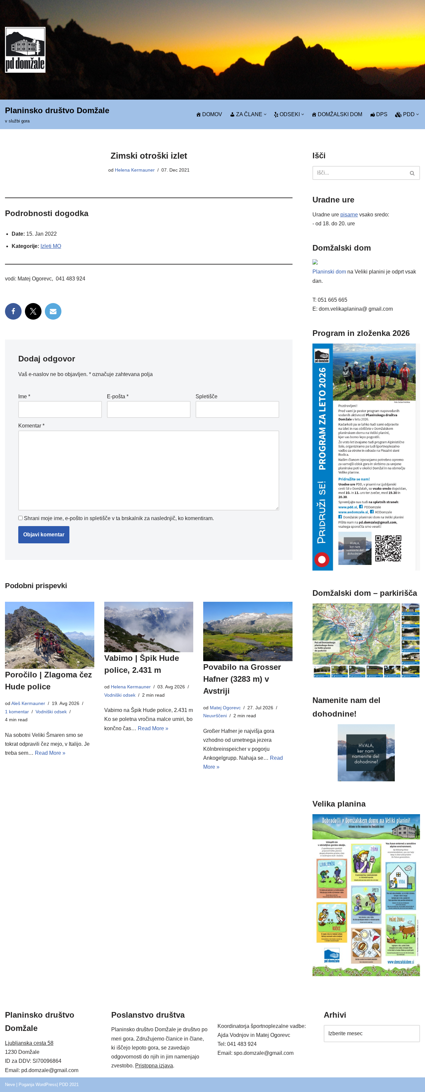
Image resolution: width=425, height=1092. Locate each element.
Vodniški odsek (51, 711)
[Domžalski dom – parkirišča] (366, 676)
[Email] (53, 311)
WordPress (46, 1084)
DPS (381, 114)
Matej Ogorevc (225, 707)
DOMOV (212, 114)
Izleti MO (51, 246)
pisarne (349, 214)
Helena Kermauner (135, 170)
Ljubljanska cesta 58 (29, 1043)
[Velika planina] (366, 974)
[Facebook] (13, 311)
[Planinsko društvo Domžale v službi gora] (25, 49)
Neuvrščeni (215, 715)
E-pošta (117, 396)
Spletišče (206, 396)
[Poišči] (412, 173)
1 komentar (17, 711)
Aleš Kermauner (28, 703)
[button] (265, 114)
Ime (24, 396)
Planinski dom (329, 271)
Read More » (50, 753)
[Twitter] (33, 311)
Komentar (31, 426)
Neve (10, 1084)
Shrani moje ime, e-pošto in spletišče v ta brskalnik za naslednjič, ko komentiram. (119, 518)
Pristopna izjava (154, 1065)
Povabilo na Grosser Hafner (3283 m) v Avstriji (242, 679)
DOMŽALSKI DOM (340, 114)
